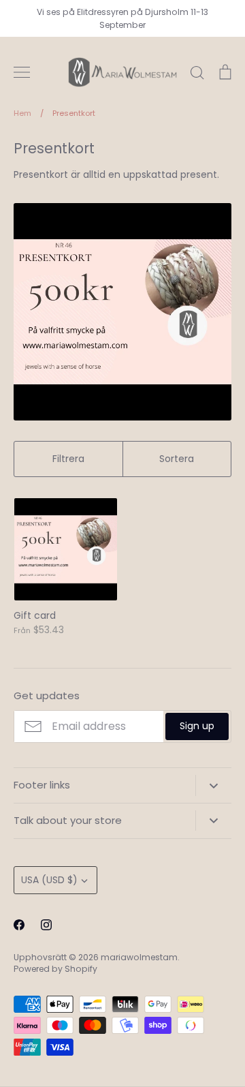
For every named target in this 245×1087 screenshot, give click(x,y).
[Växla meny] (22, 72)
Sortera (176, 458)
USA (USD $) (49, 880)
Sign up (197, 726)
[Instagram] (46, 924)
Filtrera (68, 458)
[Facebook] (19, 924)
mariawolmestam (139, 957)
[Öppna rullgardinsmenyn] (213, 785)
